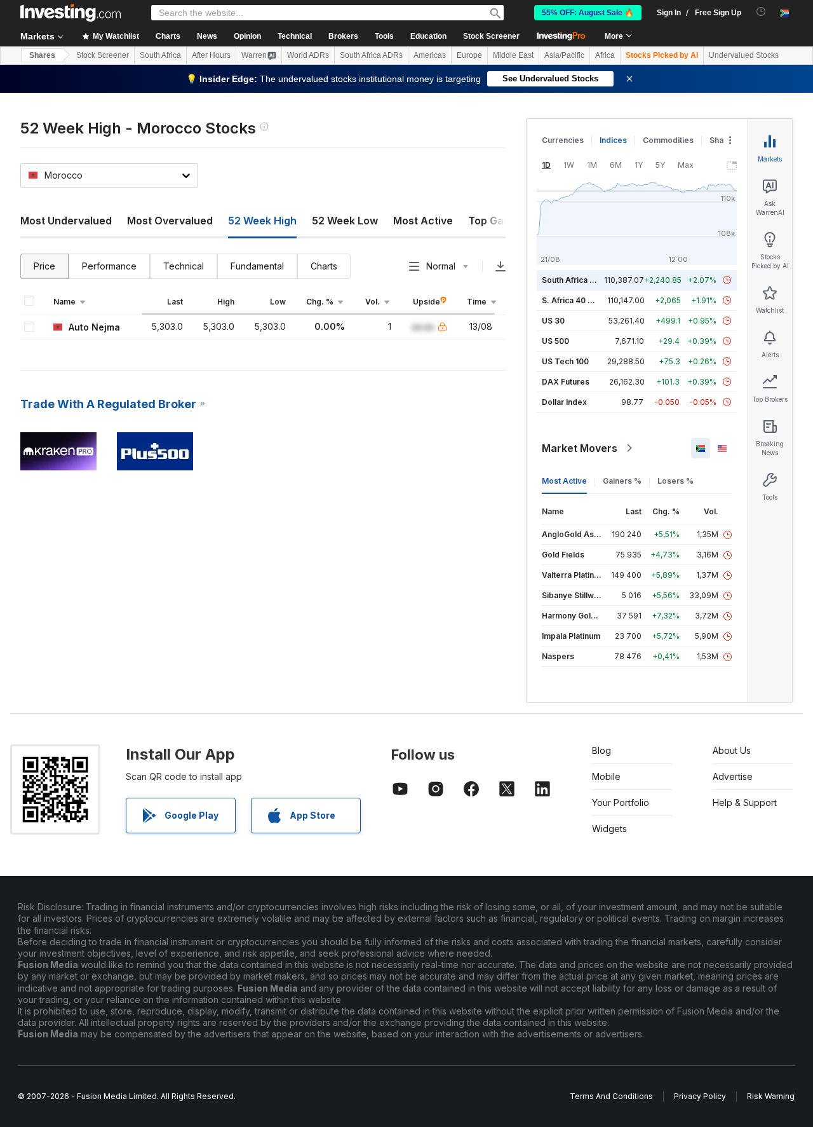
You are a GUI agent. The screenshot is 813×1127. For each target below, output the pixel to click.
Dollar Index (564, 402)
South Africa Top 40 (579, 280)
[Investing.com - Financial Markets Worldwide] (70, 13)
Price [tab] (44, 266)
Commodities (668, 140)
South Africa (160, 55)
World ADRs (308, 55)
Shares (42, 55)
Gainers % (622, 481)
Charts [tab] (324, 266)
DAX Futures (565, 381)
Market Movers (579, 448)
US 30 (553, 320)
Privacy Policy (700, 1096)
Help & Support (745, 802)
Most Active (423, 220)
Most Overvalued (170, 220)
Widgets (609, 828)
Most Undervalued (66, 220)
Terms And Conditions (611, 1096)
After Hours (211, 55)
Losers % (675, 481)
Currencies (563, 140)
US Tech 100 (565, 361)
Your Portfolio (620, 802)
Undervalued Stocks (744, 55)
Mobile (606, 776)
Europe (469, 55)
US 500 (555, 341)
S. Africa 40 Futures (579, 300)
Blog (601, 750)
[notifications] (761, 12)
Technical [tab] (183, 266)
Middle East (513, 55)
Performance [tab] (109, 266)
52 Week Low (345, 220)
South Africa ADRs (371, 55)
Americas (429, 55)
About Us (732, 750)
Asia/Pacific (564, 55)
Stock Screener (491, 36)
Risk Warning (771, 1096)
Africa (605, 55)
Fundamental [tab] (257, 266)
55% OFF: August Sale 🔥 (588, 12)
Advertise (733, 776)
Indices (613, 140)
